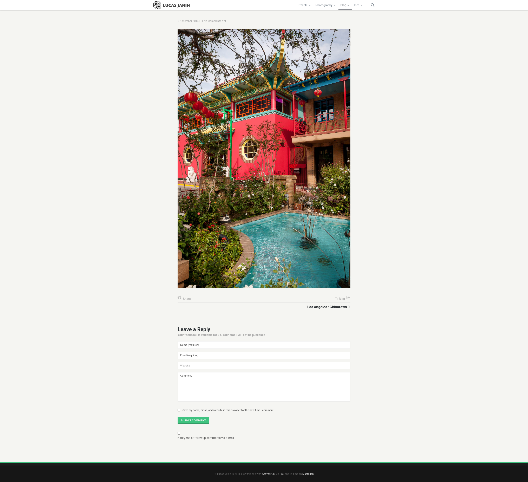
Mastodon (308, 474)
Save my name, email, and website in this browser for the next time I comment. (228, 410)
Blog (343, 5)
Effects (303, 5)
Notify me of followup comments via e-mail (206, 437)
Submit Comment (193, 420)
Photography (324, 5)
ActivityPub (268, 474)
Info (356, 5)
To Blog (340, 298)
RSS (282, 474)
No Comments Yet (215, 20)
